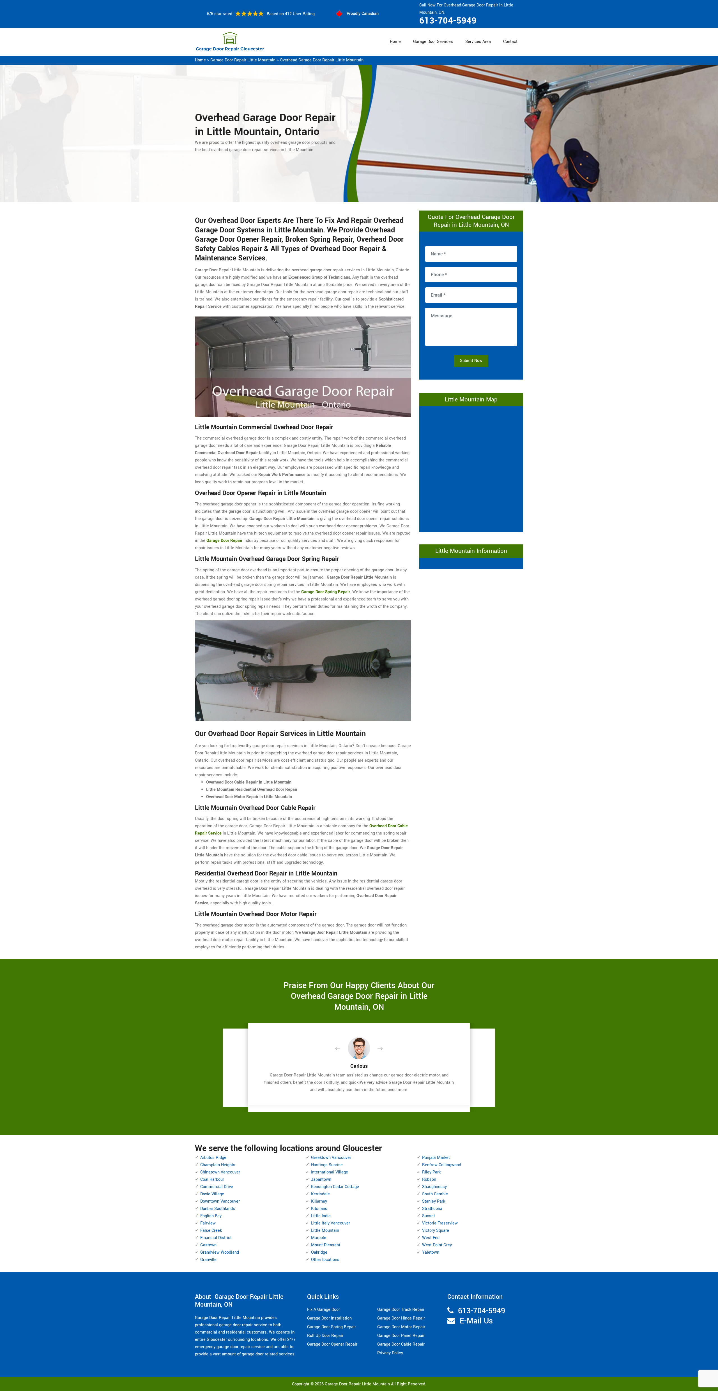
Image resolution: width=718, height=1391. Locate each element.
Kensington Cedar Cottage (335, 1187)
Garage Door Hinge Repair (401, 1318)
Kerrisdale (320, 1194)
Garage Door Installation (329, 1318)
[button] (342, 1049)
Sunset (428, 1216)
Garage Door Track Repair (400, 1310)
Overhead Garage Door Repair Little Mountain (321, 60)
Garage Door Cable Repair (401, 1344)
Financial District (216, 1238)
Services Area (478, 42)
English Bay (211, 1216)
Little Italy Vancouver (330, 1223)
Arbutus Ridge (213, 1158)
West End (430, 1238)
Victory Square (435, 1230)
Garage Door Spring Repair (331, 1327)
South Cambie (435, 1194)
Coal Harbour (212, 1179)
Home (395, 42)
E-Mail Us (476, 1321)
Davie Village (212, 1194)
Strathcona (432, 1209)
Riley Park (431, 1172)
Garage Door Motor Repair (401, 1327)
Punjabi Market (436, 1158)
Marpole (318, 1238)
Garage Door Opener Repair (332, 1344)
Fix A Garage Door (323, 1310)
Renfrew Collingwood (441, 1165)
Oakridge (319, 1252)
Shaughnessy (434, 1187)
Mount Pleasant (325, 1245)
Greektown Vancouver (331, 1158)
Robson (429, 1179)
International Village (329, 1172)
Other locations (325, 1260)
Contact (510, 42)
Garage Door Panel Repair (401, 1336)
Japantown (321, 1179)
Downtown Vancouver (220, 1201)
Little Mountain (325, 1230)
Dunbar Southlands (217, 1209)
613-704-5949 (448, 21)
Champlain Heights (217, 1165)
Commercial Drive (216, 1187)
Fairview (208, 1223)
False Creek (211, 1230)
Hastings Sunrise (327, 1165)
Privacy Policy (390, 1353)
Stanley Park (433, 1201)
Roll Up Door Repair (325, 1336)
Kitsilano (319, 1209)
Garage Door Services (433, 42)
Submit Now (471, 361)
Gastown (208, 1245)
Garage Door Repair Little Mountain (242, 60)
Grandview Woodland (219, 1252)
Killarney (319, 1201)
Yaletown (430, 1252)
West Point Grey (437, 1245)
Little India (321, 1216)
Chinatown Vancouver (220, 1172)
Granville (208, 1260)
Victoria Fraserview (440, 1223)
